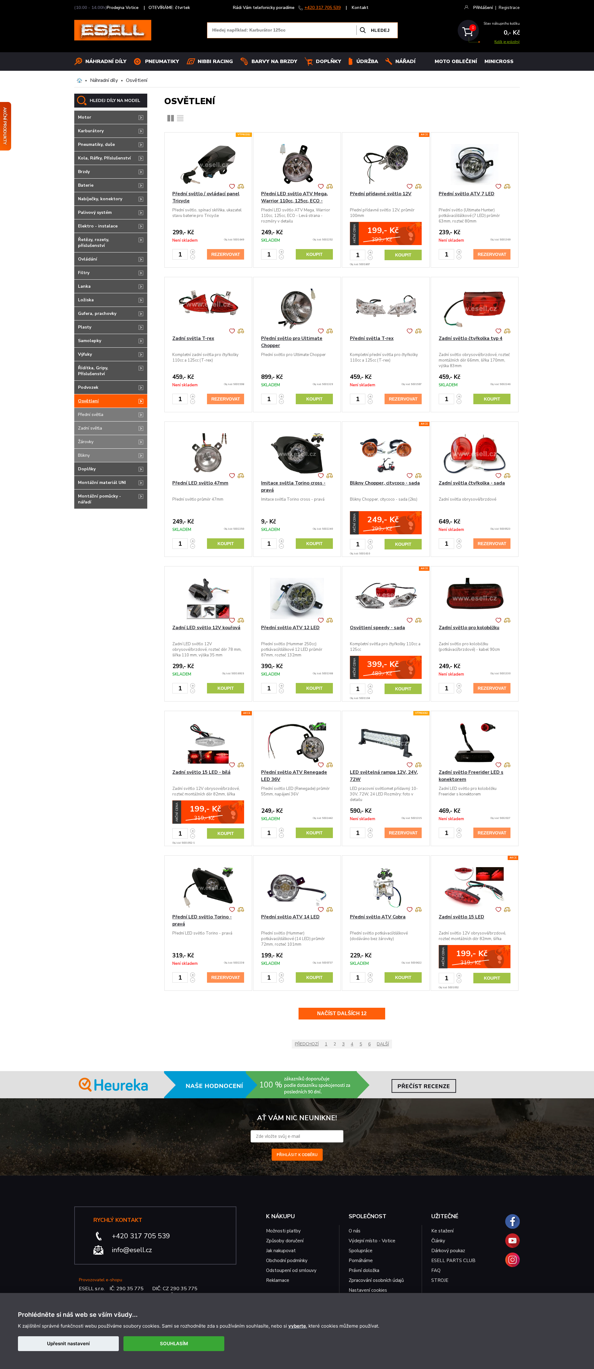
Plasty (84, 327)
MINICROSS (499, 61)
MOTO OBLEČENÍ (456, 61)
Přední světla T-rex (372, 338)
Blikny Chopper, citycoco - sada (385, 483)
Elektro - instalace (98, 226)
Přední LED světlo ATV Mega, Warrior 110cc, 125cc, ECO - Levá (294, 201)
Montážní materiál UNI (102, 482)
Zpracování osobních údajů (376, 1280)
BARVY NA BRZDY (274, 61)
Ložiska (86, 300)
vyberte (297, 1326)
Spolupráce (360, 1251)
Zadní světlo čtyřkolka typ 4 (470, 338)
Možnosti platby (283, 1231)
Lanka (84, 286)
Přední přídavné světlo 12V (380, 194)
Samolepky (89, 341)
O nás (354, 1231)
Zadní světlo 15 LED (461, 917)
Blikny (84, 455)
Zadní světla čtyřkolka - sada (472, 483)
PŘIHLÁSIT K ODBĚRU (297, 1154)
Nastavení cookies (368, 1290)
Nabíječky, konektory (100, 199)
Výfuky (85, 354)
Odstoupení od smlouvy (291, 1270)
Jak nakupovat (281, 1251)
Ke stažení (442, 1231)
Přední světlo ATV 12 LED (290, 628)
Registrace (509, 8)
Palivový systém (95, 212)
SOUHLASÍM (174, 1343)
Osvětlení (136, 80)
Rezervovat (225, 254)
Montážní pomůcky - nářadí (99, 499)
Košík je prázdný (507, 42)
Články (438, 1241)
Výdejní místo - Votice (372, 1241)
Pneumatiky (162, 61)
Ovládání (87, 259)
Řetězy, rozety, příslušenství (93, 242)
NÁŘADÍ (405, 61)
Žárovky (85, 442)
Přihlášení (483, 8)
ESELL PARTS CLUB (453, 1260)
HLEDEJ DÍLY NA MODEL (115, 101)
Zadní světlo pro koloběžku (469, 628)
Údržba (367, 61)
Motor (84, 117)
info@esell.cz (132, 1250)
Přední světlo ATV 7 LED (466, 194)
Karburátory (91, 131)
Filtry (83, 273)
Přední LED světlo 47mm (200, 483)
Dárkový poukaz (448, 1251)
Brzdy (84, 172)
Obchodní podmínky (287, 1260)
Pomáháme (361, 1260)
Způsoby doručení (284, 1241)
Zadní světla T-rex (193, 338)
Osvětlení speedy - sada (377, 628)
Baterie (85, 185)
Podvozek (88, 387)
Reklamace (277, 1280)
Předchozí (307, 1044)
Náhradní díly (106, 61)
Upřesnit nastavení (68, 1343)
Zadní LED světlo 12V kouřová (206, 628)
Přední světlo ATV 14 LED (290, 917)
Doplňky (328, 61)
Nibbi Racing (215, 61)
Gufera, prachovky (97, 313)
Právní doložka (364, 1270)
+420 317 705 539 (322, 8)
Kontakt (360, 8)
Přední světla (90, 414)
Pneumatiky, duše (96, 144)
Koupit (314, 254)
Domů (79, 80)
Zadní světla (90, 428)
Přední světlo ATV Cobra (378, 917)
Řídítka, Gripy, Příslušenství (93, 371)
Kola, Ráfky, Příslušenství (104, 158)
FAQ (436, 1270)
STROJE (439, 1280)
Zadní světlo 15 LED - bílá (201, 772)
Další (383, 1044)
